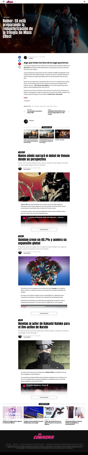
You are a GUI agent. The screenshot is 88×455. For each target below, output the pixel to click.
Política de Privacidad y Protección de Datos (32, 444)
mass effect (43, 106)
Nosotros (8, 444)
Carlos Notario (27, 169)
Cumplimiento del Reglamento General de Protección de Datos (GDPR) (64, 444)
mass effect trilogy (52, 106)
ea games (37, 106)
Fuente (25, 97)
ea (32, 106)
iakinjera (31, 58)
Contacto (15, 444)
